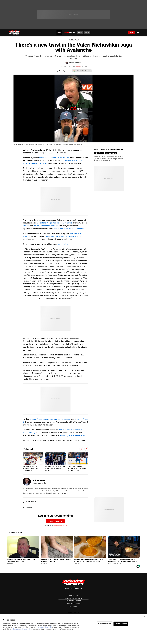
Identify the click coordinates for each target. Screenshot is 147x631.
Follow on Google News (83, 71)
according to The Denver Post (72, 435)
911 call (26, 226)
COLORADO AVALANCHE (73, 40)
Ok (145, 617)
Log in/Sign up (98, 156)
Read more (64, 493)
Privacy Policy (48, 627)
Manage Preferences (104, 623)
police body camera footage (46, 226)
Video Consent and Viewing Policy (21, 629)
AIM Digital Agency (74, 612)
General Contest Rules (73, 598)
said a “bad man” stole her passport (69, 228)
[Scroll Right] (86, 449)
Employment (73, 606)
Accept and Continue (121, 623)
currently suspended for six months (54, 157)
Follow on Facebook (73, 601)
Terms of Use (40, 627)
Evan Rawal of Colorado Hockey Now (60, 236)
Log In (132, 32)
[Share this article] (63, 71)
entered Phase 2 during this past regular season (50, 419)
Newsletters (112, 153)
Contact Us (73, 595)
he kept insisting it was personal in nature (54, 223)
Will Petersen (39, 480)
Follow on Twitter (73, 603)
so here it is (63, 244)
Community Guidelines (60, 525)
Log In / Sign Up (55, 521)
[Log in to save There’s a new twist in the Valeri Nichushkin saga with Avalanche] (68, 71)
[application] (74, 108)
